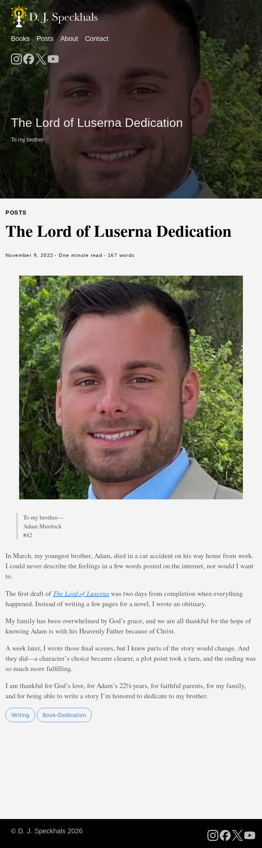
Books (20, 38)
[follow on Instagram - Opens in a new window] (16, 57)
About (69, 38)
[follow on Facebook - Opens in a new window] (28, 57)
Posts (45, 38)
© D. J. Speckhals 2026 (47, 831)
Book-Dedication (64, 715)
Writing (20, 715)
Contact (96, 38)
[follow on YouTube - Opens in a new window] (53, 57)
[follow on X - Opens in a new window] (40, 57)
